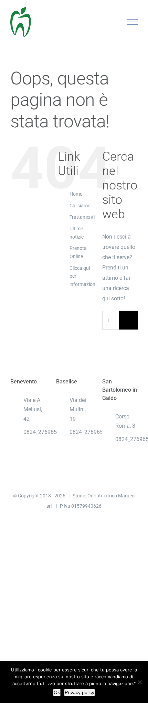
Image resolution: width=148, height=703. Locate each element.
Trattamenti (82, 217)
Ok (57, 692)
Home (76, 194)
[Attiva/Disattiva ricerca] (109, 21)
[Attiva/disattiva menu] (133, 22)
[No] (139, 682)
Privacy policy (79, 692)
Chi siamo (80, 205)
